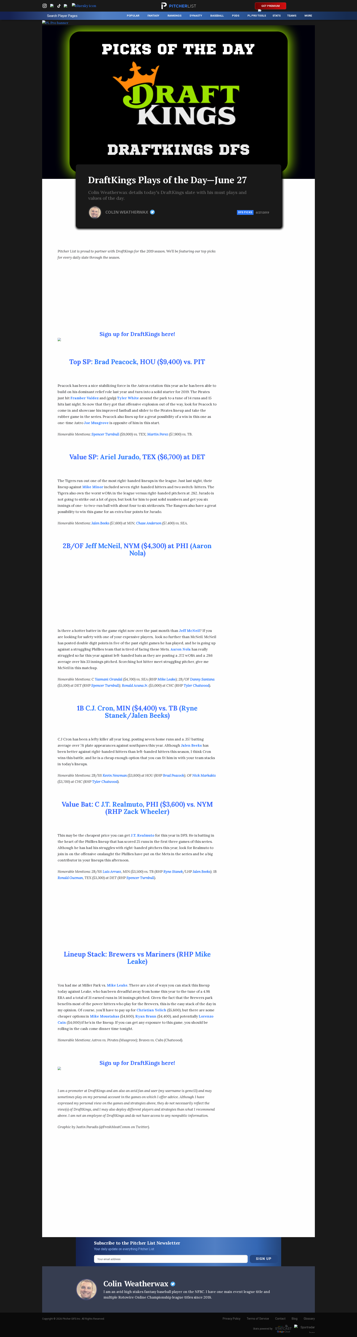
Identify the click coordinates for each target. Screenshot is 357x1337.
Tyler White (128, 398)
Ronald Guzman (70, 877)
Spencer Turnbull (105, 434)
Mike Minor (92, 487)
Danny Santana (202, 679)
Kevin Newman (115, 775)
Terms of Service (258, 1318)
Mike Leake (167, 679)
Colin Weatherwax (127, 212)
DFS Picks (245, 212)
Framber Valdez (84, 398)
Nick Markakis (204, 775)
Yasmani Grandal (108, 679)
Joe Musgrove (96, 423)
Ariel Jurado (119, 457)
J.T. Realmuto (122, 804)
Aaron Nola (180, 649)
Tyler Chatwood (196, 685)
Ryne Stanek (173, 871)
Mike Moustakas (104, 1016)
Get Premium (270, 5)
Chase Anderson (148, 523)
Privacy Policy (231, 1318)
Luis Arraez (112, 871)
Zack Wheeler (145, 811)
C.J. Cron (99, 708)
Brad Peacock (115, 362)
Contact (280, 1318)
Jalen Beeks (100, 523)
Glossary (309, 1318)
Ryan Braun (145, 1016)
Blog (295, 1318)
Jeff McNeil (102, 546)
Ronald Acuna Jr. (135, 685)
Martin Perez (157, 434)
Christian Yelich (151, 1010)
